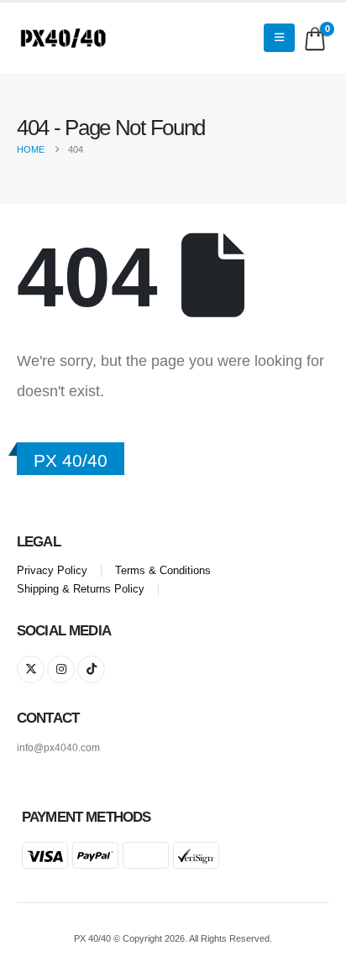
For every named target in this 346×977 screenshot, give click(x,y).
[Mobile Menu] (279, 38)
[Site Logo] (63, 37)
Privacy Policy (52, 571)
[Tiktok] (91, 669)
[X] (31, 669)
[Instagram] (61, 669)
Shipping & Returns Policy (80, 589)
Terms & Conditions (163, 571)
